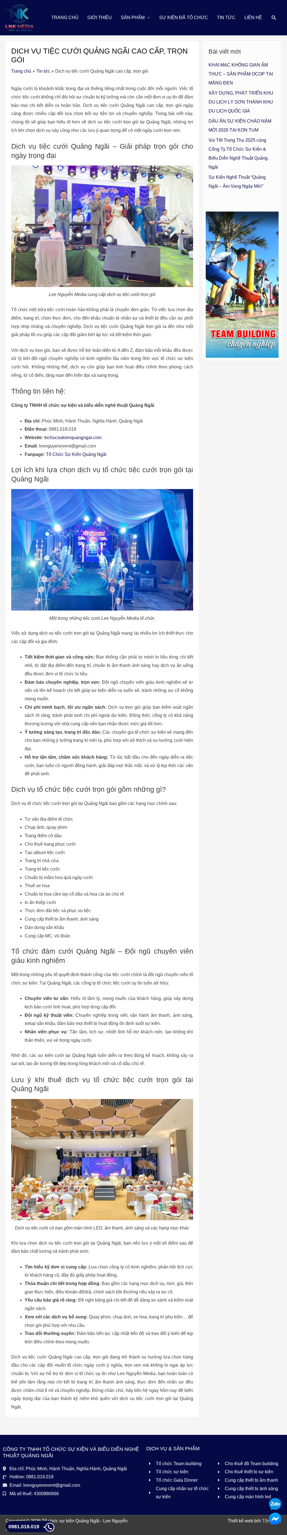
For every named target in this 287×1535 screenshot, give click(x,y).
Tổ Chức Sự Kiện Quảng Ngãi (76, 454)
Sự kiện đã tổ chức (183, 17)
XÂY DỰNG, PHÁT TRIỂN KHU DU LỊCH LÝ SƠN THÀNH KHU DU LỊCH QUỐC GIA (241, 102)
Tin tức (226, 17)
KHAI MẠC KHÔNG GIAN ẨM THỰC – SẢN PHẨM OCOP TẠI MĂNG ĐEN (241, 74)
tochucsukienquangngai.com (72, 437)
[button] (274, 18)
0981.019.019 (23, 1526)
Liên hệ (253, 17)
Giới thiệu (99, 17)
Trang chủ (64, 17)
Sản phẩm (133, 17)
